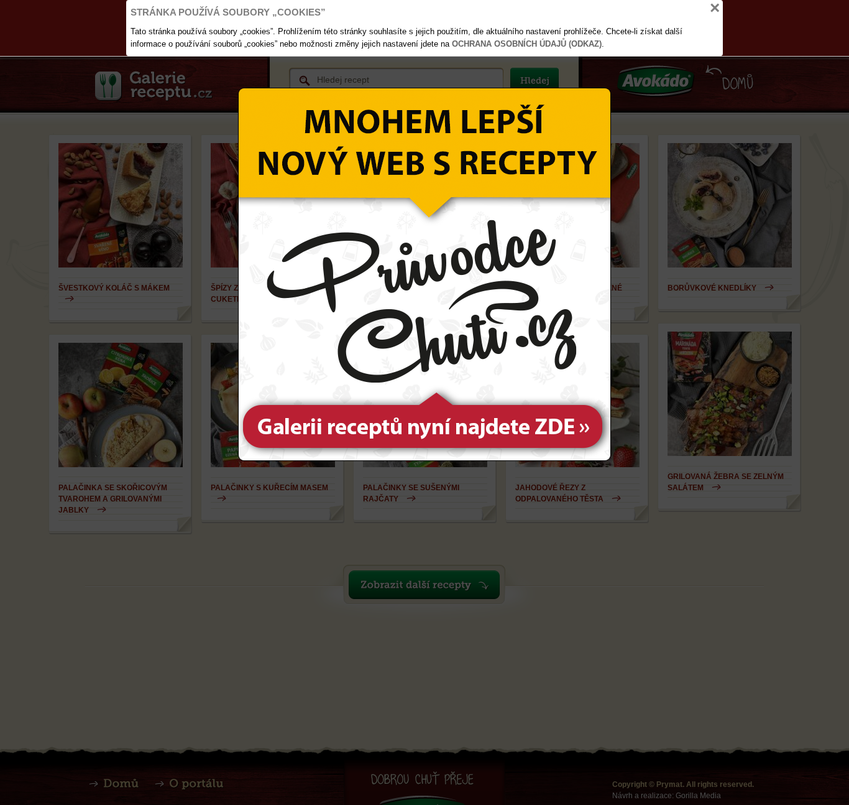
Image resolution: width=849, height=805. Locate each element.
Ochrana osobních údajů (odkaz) (527, 44)
